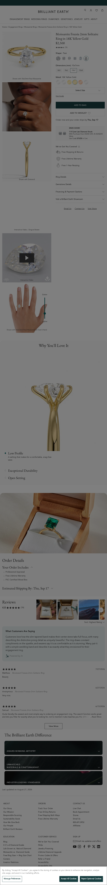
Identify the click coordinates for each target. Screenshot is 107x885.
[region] (53, 875)
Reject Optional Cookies (91, 879)
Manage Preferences (12, 879)
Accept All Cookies (68, 879)
